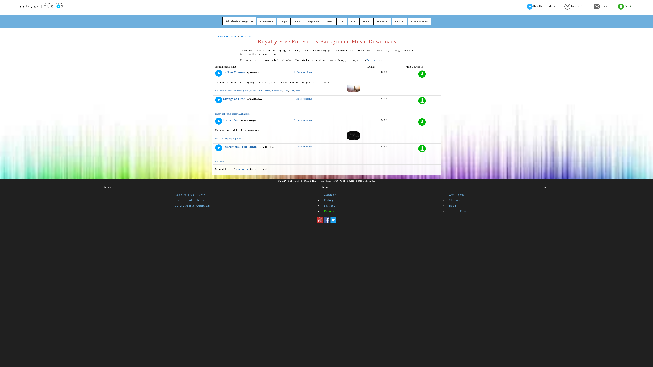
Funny (297, 21)
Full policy (373, 60)
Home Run (231, 120)
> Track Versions (303, 72)
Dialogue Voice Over (253, 91)
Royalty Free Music (544, 6)
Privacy (330, 205)
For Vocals (219, 91)
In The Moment (234, 72)
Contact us (242, 169)
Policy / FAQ (577, 6)
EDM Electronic (419, 21)
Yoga (298, 91)
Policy (329, 200)
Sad (342, 21)
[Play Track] (218, 73)
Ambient (266, 91)
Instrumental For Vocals (240, 146)
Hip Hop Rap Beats (233, 138)
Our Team (456, 194)
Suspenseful (313, 21)
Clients (454, 200)
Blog (452, 205)
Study (291, 91)
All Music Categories (239, 21)
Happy (283, 21)
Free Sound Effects (189, 200)
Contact (604, 6)
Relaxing (399, 21)
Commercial (266, 21)
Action (329, 21)
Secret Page (458, 211)
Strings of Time (234, 99)
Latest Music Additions (193, 205)
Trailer (366, 21)
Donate (628, 6)
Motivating (382, 21)
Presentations (277, 91)
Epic (353, 21)
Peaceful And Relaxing (234, 91)
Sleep (286, 91)
